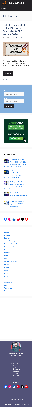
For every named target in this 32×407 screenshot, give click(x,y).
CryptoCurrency (9, 241)
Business (7, 238)
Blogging (7, 235)
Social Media (8, 282)
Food (6, 256)
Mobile (6, 267)
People (6, 273)
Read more (8, 73)
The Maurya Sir (16, 2)
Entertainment (9, 247)
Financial (7, 253)
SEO (6, 80)
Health (6, 264)
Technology (8, 288)
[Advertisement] (16, 318)
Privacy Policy (6, 404)
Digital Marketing (16, 364)
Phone (6, 276)
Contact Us (28, 404)
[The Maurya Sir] (4, 3)
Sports (6, 285)
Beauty (6, 232)
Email (6, 98)
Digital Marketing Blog (11, 244)
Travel (6, 291)
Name (6, 91)
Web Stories (16, 375)
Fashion (6, 250)
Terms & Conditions (15, 404)
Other (6, 270)
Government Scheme (11, 261)
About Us (22, 404)
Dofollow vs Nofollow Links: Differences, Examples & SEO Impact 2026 (15, 29)
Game (6, 259)
